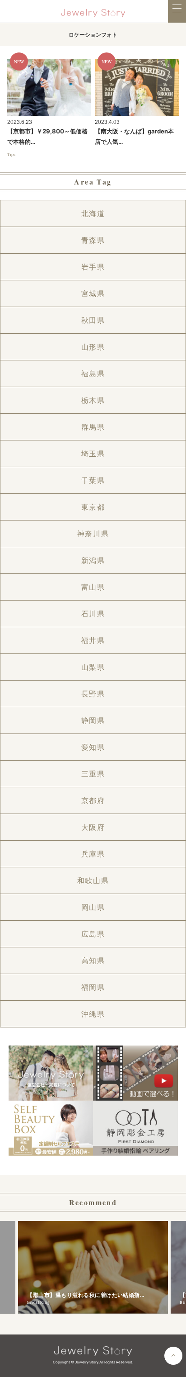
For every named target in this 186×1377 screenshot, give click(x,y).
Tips (11, 154)
